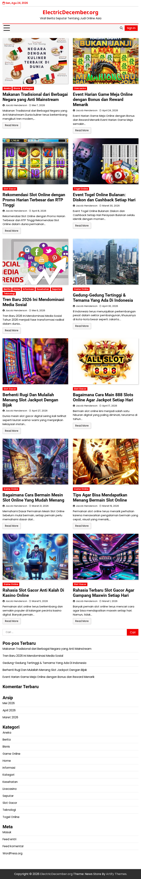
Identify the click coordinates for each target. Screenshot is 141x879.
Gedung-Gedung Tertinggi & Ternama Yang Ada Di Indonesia (103, 298)
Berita (7, 289)
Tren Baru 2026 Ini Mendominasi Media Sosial (33, 302)
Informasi (28, 289)
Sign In (131, 28)
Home (16, 289)
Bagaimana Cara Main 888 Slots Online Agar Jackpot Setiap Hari (103, 397)
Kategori (28, 88)
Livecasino (80, 88)
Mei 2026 (9, 703)
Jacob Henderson (16, 105)
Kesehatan (43, 289)
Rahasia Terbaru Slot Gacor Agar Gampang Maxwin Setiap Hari (103, 593)
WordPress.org (12, 853)
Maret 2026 (10, 717)
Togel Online (81, 188)
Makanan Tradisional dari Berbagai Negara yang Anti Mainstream (35, 97)
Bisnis (17, 88)
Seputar (56, 289)
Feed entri (9, 839)
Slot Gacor (10, 188)
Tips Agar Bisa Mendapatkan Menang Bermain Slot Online (100, 497)
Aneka (7, 88)
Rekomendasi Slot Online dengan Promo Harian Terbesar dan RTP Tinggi (34, 200)
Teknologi (9, 293)
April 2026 (9, 710)
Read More (11, 125)
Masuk (7, 832)
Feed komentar (13, 846)
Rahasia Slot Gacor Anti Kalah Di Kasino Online (33, 593)
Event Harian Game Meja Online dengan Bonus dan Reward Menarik (103, 99)
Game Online (81, 289)
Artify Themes (116, 874)
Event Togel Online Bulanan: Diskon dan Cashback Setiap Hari (104, 197)
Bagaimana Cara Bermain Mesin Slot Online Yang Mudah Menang (33, 497)
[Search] (121, 28)
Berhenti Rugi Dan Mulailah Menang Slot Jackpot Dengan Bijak (30, 400)
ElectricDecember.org (70, 12)
